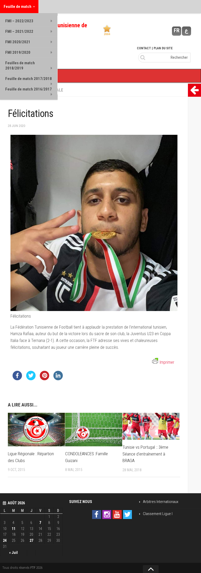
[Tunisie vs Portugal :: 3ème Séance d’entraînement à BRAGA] (151, 426)
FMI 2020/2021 (17, 42)
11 (13, 529)
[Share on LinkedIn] (58, 379)
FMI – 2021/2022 (19, 31)
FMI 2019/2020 (17, 52)
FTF (32, 568)
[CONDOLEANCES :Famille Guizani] (93, 429)
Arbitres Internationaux (160, 501)
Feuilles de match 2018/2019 (20, 66)
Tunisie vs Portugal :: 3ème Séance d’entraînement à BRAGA (145, 454)
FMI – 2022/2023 (19, 21)
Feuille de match (17, 6)
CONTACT (144, 48)
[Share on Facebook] (17, 379)
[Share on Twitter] (31, 379)
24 (5, 540)
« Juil (13, 552)
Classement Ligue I (157, 513)
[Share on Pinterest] (44, 379)
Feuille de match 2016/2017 (28, 89)
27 (31, 540)
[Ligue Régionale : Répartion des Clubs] (36, 429)
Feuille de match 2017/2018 (28, 78)
